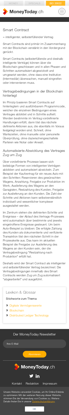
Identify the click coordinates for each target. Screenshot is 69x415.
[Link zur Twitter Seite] (31, 376)
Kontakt (17, 383)
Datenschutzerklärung (43, 401)
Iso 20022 (56, 3)
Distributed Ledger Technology (29, 315)
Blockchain (17, 310)
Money (13, 3)
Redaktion (32, 383)
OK (34, 408)
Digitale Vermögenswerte (26, 305)
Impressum (50, 383)
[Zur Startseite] (23, 11)
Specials (34, 3)
